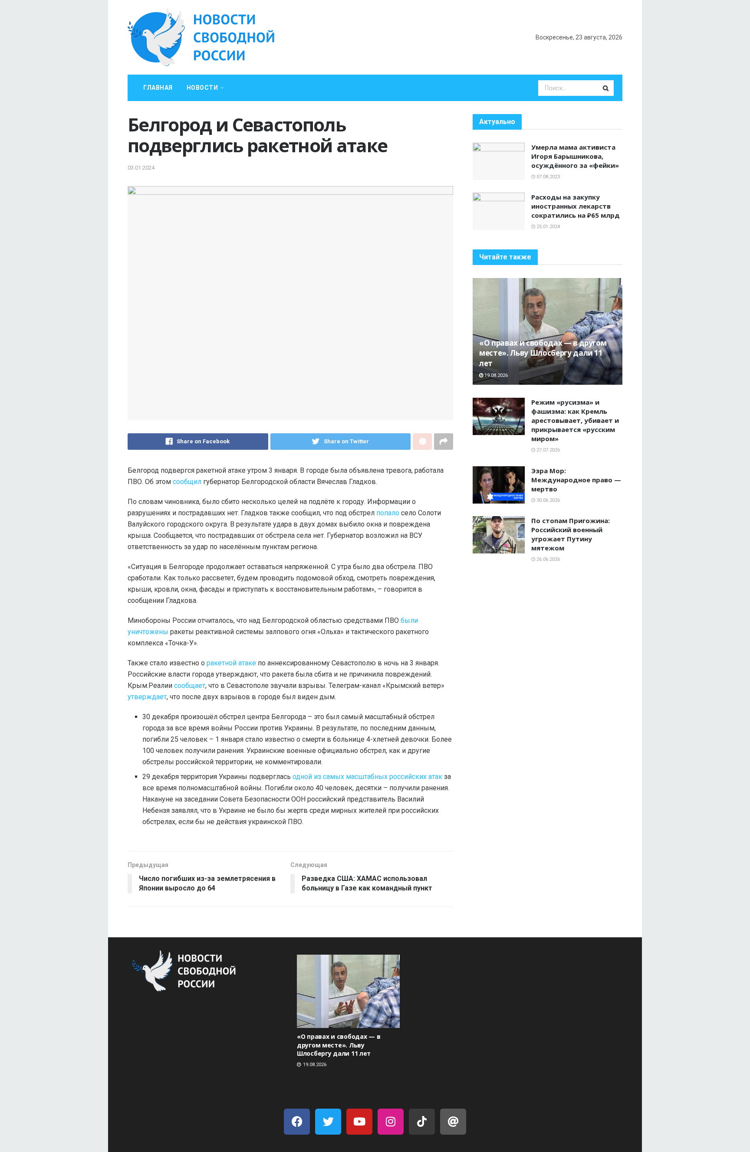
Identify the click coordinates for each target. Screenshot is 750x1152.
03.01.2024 (141, 167)
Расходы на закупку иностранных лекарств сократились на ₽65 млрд (575, 206)
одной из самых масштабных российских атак (367, 776)
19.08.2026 (495, 375)
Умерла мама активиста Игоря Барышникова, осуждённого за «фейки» (575, 156)
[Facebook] (297, 1122)
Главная (158, 87)
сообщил (187, 482)
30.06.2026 (547, 500)
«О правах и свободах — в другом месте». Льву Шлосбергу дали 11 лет (542, 353)
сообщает (189, 685)
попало (387, 513)
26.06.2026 (547, 559)
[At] (453, 1122)
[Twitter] (328, 1122)
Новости (202, 87)
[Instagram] (391, 1122)
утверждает (147, 697)
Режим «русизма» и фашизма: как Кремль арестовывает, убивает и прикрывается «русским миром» (575, 420)
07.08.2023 (547, 177)
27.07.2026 (547, 450)
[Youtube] (359, 1122)
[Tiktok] (422, 1122)
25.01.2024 (547, 226)
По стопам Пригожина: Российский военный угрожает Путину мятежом (570, 534)
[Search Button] (606, 88)
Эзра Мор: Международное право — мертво (576, 479)
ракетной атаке (231, 663)
